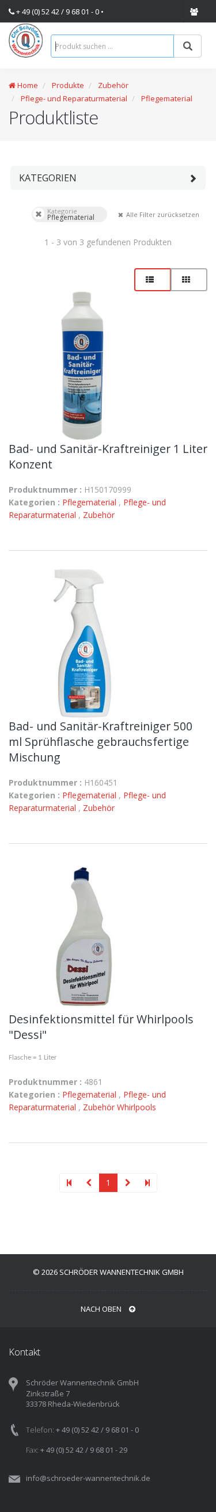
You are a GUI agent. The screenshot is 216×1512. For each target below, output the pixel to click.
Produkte (67, 85)
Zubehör (113, 85)
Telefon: (40, 1430)
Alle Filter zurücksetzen (120, 213)
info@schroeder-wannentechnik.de (88, 1478)
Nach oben (102, 1309)
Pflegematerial (166, 98)
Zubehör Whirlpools (119, 1107)
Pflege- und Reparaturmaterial (74, 98)
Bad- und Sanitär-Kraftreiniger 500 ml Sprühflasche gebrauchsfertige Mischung (100, 741)
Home (27, 85)
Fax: (32, 1450)
